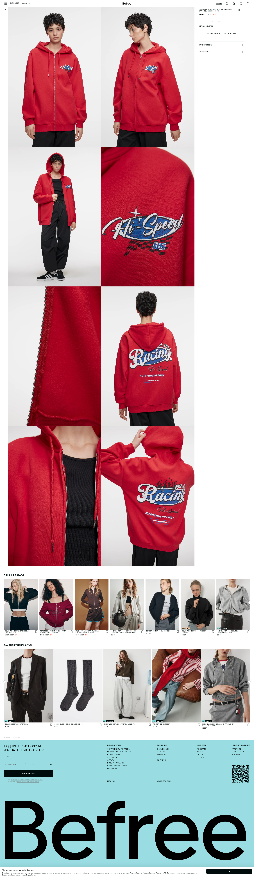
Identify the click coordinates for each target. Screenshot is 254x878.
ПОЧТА (6, 757)
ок (229, 871)
